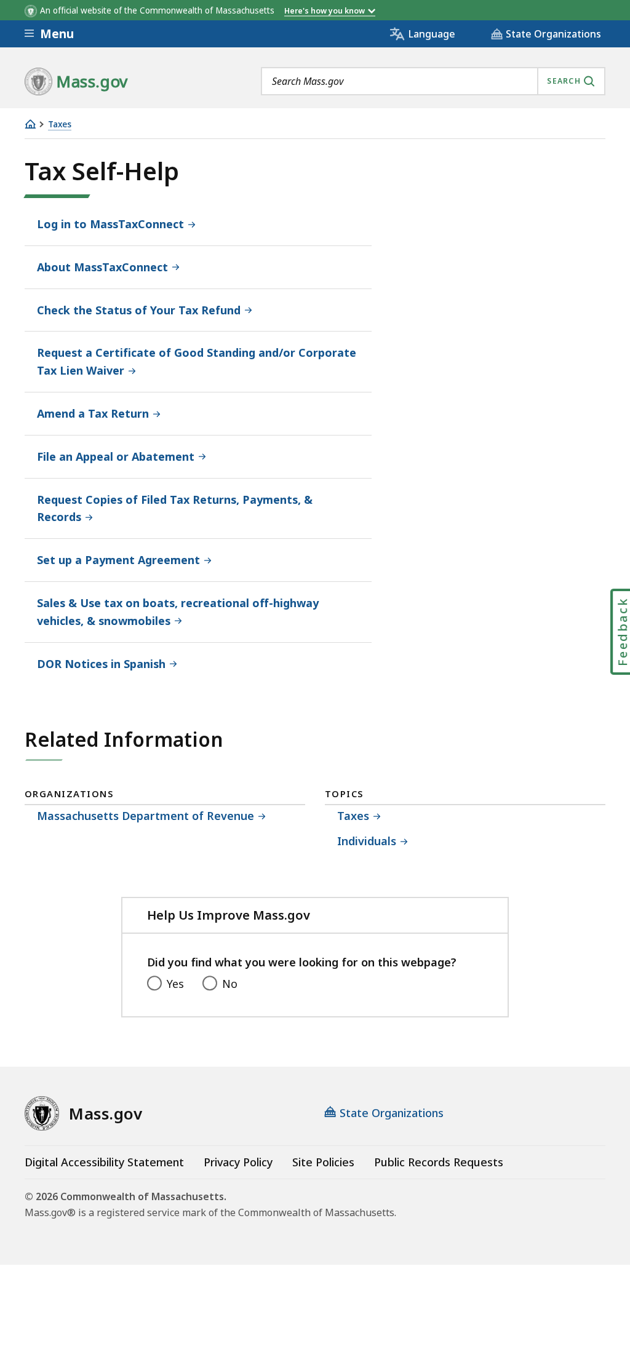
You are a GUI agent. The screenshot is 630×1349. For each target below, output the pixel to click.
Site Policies (323, 1162)
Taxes (59, 124)
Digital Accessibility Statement (104, 1162)
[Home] (30, 124)
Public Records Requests (438, 1162)
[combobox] (433, 81)
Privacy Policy (238, 1162)
